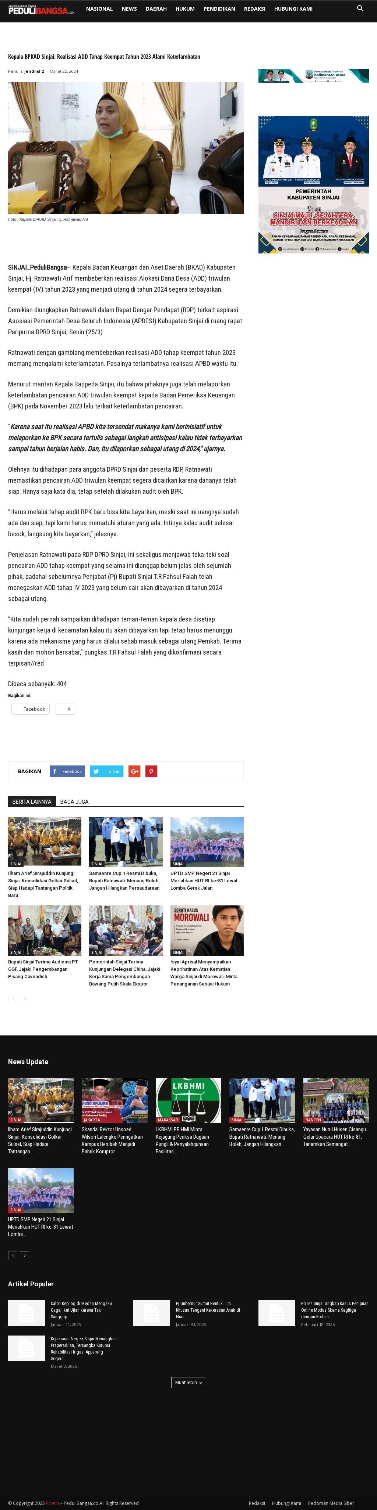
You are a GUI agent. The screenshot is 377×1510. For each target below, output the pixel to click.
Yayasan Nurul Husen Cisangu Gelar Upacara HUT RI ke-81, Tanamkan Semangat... (334, 1136)
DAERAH (156, 8)
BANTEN (313, 1119)
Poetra (53, 1503)
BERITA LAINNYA (32, 802)
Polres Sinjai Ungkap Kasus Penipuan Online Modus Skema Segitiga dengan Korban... (335, 1310)
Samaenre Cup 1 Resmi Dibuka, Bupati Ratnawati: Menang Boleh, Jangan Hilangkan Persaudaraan (124, 881)
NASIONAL (99, 8)
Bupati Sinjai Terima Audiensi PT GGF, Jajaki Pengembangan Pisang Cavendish (43, 969)
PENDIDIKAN (219, 8)
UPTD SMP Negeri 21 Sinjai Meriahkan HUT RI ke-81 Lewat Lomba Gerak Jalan (203, 881)
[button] (360, 9)
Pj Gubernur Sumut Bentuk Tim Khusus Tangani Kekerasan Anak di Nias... (208, 1310)
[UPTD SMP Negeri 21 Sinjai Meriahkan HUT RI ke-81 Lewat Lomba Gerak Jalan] (207, 842)
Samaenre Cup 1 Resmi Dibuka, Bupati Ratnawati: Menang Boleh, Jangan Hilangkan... (262, 1136)
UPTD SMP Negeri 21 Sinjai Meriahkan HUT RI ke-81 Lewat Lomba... (40, 1226)
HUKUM (185, 8)
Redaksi (254, 8)
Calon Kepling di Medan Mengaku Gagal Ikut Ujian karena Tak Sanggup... (81, 1310)
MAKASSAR (168, 1119)
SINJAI (15, 863)
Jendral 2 (34, 71)
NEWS (129, 8)
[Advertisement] (126, 243)
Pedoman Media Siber (331, 1503)
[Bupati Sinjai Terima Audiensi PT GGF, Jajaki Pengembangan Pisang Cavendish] (44, 930)
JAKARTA (92, 1119)
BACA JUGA (74, 802)
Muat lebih (186, 1382)
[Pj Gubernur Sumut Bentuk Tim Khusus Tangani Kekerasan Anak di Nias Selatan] (151, 1313)
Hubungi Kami (293, 8)
